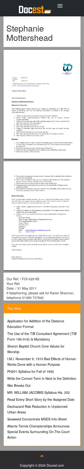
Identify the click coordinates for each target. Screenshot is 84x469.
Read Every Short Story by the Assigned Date (40, 399)
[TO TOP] (42, 456)
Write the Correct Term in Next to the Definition (41, 378)
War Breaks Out (19, 385)
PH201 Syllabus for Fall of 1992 (30, 371)
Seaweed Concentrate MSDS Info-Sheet (37, 419)
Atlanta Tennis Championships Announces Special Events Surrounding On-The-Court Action (38, 432)
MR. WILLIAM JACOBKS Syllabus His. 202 (38, 392)
